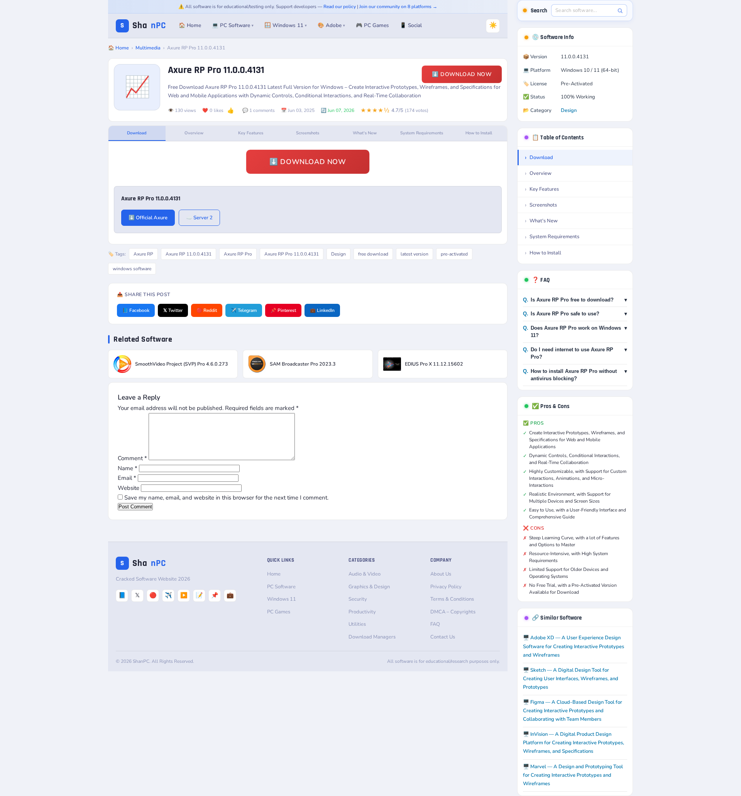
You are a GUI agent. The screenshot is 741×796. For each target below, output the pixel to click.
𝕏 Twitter (173, 310)
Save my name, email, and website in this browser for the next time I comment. (226, 497)
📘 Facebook (135, 310)
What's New (365, 133)
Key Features (250, 133)
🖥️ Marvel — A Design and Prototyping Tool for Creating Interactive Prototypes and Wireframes (573, 775)
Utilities (357, 624)
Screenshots (307, 133)
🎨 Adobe (331, 25)
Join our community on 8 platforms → (398, 6)
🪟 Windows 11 (285, 25)
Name (127, 468)
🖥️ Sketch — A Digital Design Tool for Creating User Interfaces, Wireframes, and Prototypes (570, 679)
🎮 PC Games (372, 25)
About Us (440, 574)
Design (338, 254)
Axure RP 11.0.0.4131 (188, 254)
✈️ (168, 595)
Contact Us (442, 636)
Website (128, 488)
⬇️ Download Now (462, 74)
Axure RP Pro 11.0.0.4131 (291, 254)
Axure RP (143, 254)
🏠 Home (190, 25)
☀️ (493, 25)
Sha (143, 25)
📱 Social (411, 25)
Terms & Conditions (452, 599)
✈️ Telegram (244, 310)
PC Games (278, 611)
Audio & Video (365, 574)
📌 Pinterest (283, 310)
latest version (414, 254)
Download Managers (372, 636)
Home (274, 574)
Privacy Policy (446, 586)
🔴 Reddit (206, 310)
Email (127, 478)
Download (137, 133)
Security (358, 599)
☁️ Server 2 (199, 217)
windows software (132, 269)
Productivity (362, 611)
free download (373, 254)
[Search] (620, 11)
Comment (132, 458)
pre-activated (454, 254)
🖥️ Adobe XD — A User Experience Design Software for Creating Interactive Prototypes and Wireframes (573, 646)
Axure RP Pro (238, 254)
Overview (193, 133)
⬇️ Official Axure (148, 217)
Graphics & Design (369, 586)
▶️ (184, 595)
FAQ (435, 624)
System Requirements (421, 133)
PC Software (281, 586)
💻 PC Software (233, 25)
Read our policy (339, 6)
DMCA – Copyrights (452, 611)
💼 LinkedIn (322, 310)
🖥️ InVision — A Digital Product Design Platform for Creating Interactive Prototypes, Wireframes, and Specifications (573, 743)
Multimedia (148, 47)
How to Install (478, 133)
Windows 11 (281, 599)
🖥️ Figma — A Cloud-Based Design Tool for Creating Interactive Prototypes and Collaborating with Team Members (572, 711)
